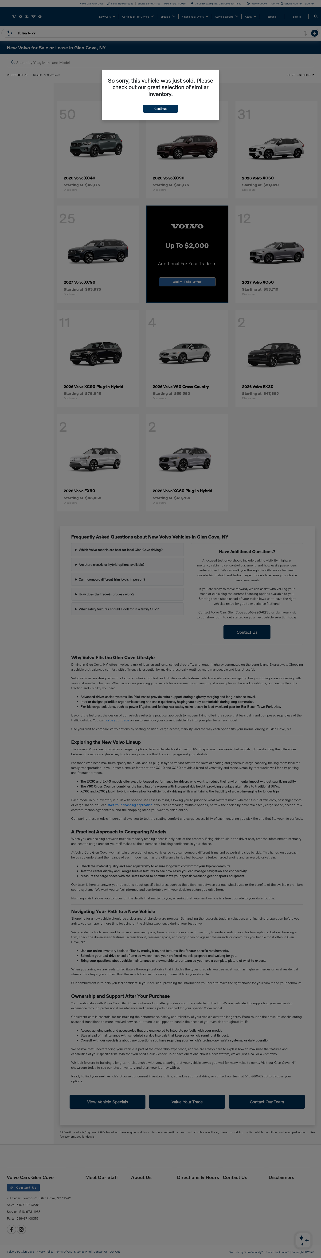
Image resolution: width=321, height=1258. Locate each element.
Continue (160, 109)
